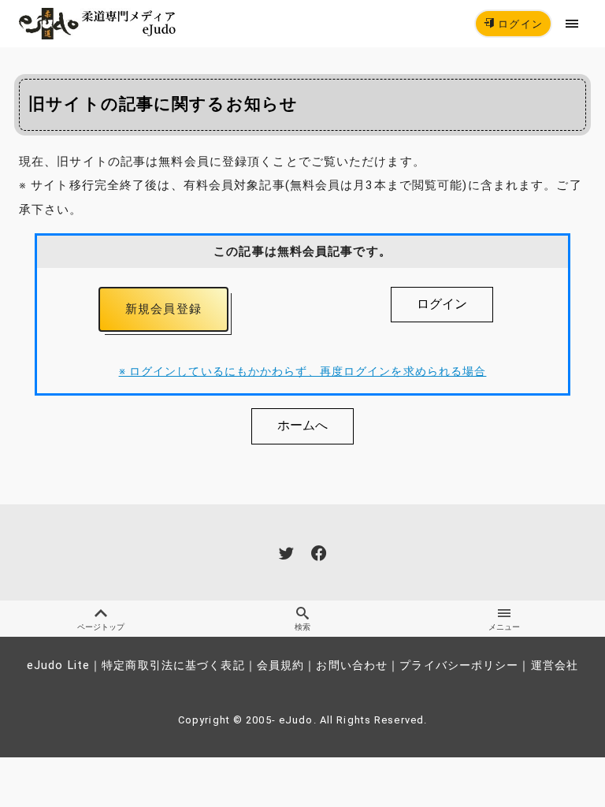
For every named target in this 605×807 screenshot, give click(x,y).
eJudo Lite (58, 665)
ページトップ (100, 627)
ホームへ (302, 425)
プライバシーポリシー (458, 665)
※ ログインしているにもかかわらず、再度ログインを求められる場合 (303, 371)
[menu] (572, 23)
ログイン (519, 24)
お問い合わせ (352, 665)
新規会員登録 (163, 309)
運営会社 (554, 665)
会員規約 (280, 665)
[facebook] (318, 552)
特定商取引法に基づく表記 (173, 665)
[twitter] (286, 552)
